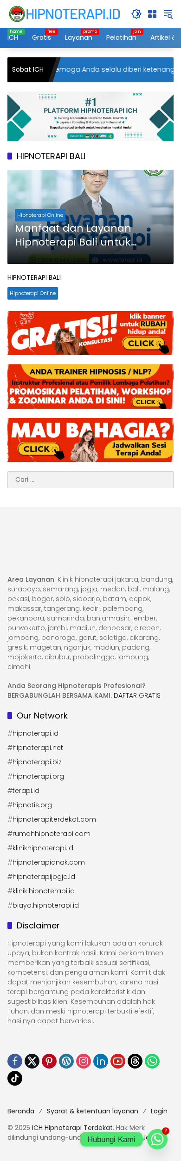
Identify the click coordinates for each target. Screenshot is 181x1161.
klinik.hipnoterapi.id (44, 891)
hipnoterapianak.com (49, 862)
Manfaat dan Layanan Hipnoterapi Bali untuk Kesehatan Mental (73, 235)
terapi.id (26, 790)
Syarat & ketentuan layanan (92, 1111)
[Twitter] (32, 1061)
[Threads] (135, 1061)
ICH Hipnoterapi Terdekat (72, 1127)
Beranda (20, 1111)
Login (159, 1111)
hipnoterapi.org (38, 776)
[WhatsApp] (152, 1061)
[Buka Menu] (152, 13)
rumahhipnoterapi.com (51, 833)
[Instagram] (83, 1061)
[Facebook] (14, 1061)
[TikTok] (14, 1078)
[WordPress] (66, 1061)
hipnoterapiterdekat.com (54, 819)
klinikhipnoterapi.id (43, 848)
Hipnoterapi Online (40, 215)
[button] (136, 13)
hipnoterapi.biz (37, 762)
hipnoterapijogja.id (44, 876)
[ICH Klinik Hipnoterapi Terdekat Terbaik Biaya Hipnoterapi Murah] (64, 13)
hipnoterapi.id (35, 733)
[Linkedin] (100, 1061)
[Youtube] (117, 1061)
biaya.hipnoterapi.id (46, 905)
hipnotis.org (32, 805)
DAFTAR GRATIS (137, 695)
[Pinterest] (49, 1061)
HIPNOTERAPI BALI (34, 277)
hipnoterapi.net (38, 747)
